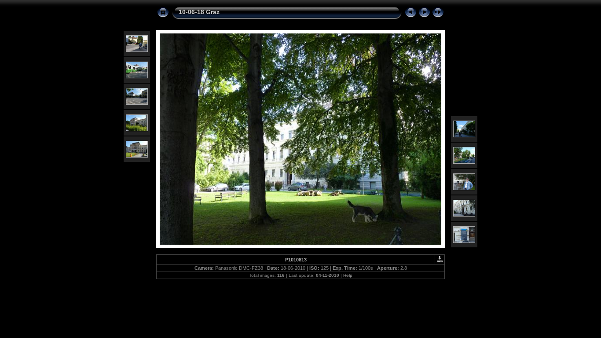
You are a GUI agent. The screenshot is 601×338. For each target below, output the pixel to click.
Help (347, 275)
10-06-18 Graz (199, 11)
